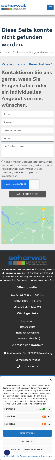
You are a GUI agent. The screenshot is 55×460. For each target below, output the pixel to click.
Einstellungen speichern (27, 449)
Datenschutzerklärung (30, 456)
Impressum (46, 456)
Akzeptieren (27, 433)
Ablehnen (27, 441)
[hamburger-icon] (50, 7)
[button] (50, 379)
